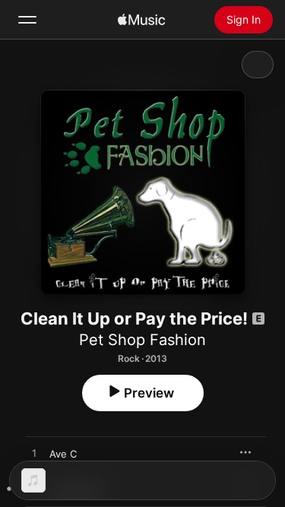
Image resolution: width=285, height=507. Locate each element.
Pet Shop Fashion (142, 340)
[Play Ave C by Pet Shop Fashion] (34, 454)
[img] (141, 20)
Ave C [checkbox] (63, 454)
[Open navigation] (27, 19)
